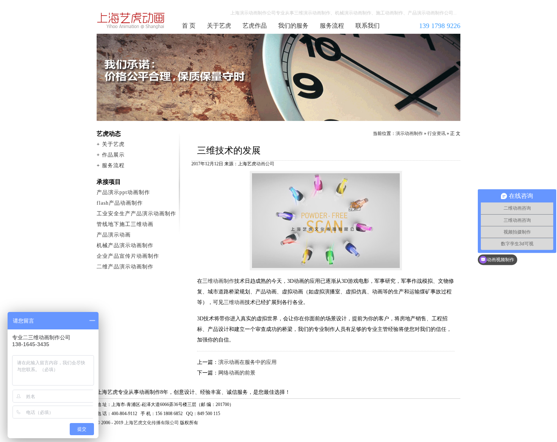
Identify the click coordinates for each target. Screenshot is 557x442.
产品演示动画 (114, 235)
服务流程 (332, 25)
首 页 (189, 25)
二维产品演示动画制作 (125, 267)
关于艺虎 (219, 25)
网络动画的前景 (236, 373)
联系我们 (367, 25)
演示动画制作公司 (131, 20)
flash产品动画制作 (120, 203)
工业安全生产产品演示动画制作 (136, 213)
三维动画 (234, 302)
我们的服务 (293, 25)
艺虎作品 (255, 25)
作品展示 (113, 155)
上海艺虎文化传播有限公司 (151, 422)
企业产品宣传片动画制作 (128, 256)
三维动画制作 (218, 281)
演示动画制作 (409, 133)
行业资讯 (436, 133)
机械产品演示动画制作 (125, 245)
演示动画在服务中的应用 (247, 362)
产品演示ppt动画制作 (123, 192)
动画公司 (265, 163)
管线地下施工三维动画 (125, 224)
